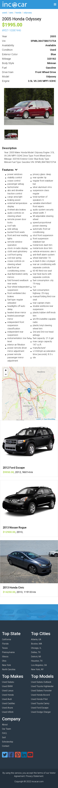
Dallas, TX (35, 652)
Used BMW (7, 686)
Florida (5, 643)
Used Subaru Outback (41, 682)
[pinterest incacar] (18, 756)
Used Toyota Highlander (42, 686)
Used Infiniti (7, 712)
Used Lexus (7, 690)
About (5, 724)
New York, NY (37, 669)
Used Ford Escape (39, 707)
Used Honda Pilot (39, 699)
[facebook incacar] (11, 756)
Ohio (4, 661)
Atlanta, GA (36, 639)
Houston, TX (36, 661)
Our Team (6, 729)
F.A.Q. (4, 733)
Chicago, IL (36, 648)
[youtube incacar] (30, 756)
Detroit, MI (36, 656)
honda (18, 12)
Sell (4, 737)
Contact (5, 746)
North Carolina (8, 669)
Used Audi (7, 699)
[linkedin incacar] (24, 756)
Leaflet (38, 419)
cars (11, 12)
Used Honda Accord (40, 695)
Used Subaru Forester (41, 690)
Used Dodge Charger (41, 712)
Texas (5, 648)
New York (6, 665)
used (4, 12)
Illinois (5, 656)
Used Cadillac (8, 703)
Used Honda (8, 695)
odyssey (28, 12)
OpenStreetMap (49, 419)
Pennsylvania (8, 652)
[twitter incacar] (5, 756)
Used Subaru (8, 682)
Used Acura (7, 707)
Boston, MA (36, 643)
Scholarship (7, 741)
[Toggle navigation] (55, 4)
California (6, 639)
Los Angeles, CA (39, 665)
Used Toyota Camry (40, 703)
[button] (29, 390)
